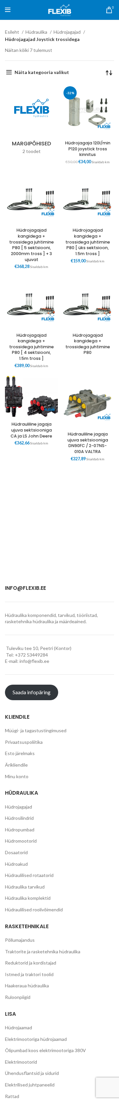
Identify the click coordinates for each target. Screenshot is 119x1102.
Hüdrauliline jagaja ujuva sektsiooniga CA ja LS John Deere (31, 429)
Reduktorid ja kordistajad (30, 963)
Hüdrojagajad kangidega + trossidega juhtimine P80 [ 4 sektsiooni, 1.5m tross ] (31, 346)
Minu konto (16, 776)
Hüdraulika (36, 32)
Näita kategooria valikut (42, 72)
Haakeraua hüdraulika (27, 985)
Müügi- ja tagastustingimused (35, 730)
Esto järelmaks (20, 753)
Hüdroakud (16, 864)
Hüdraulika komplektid (28, 898)
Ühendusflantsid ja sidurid (32, 1073)
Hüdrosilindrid (19, 818)
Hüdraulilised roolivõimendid (34, 909)
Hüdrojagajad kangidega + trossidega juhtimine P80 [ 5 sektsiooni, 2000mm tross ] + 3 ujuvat (31, 244)
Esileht (12, 32)
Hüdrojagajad (68, 32)
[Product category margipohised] (31, 121)
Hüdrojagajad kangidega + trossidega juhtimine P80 (87, 344)
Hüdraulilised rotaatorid (29, 875)
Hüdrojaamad (18, 1027)
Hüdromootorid (21, 841)
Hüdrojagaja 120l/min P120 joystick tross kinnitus (87, 148)
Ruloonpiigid (17, 997)
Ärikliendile (16, 765)
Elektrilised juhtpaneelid (30, 1084)
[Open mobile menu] (8, 10)
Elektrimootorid (21, 1062)
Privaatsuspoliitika (24, 742)
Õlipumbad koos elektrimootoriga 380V (45, 1050)
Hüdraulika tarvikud (25, 887)
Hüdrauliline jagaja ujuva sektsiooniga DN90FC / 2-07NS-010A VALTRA (87, 442)
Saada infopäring (32, 692)
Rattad (12, 1096)
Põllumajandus (20, 940)
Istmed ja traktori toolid (29, 974)
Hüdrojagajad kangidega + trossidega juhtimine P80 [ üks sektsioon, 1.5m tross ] (87, 241)
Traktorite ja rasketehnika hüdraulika (42, 951)
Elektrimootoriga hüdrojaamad (36, 1039)
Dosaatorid (16, 852)
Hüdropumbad (19, 829)
